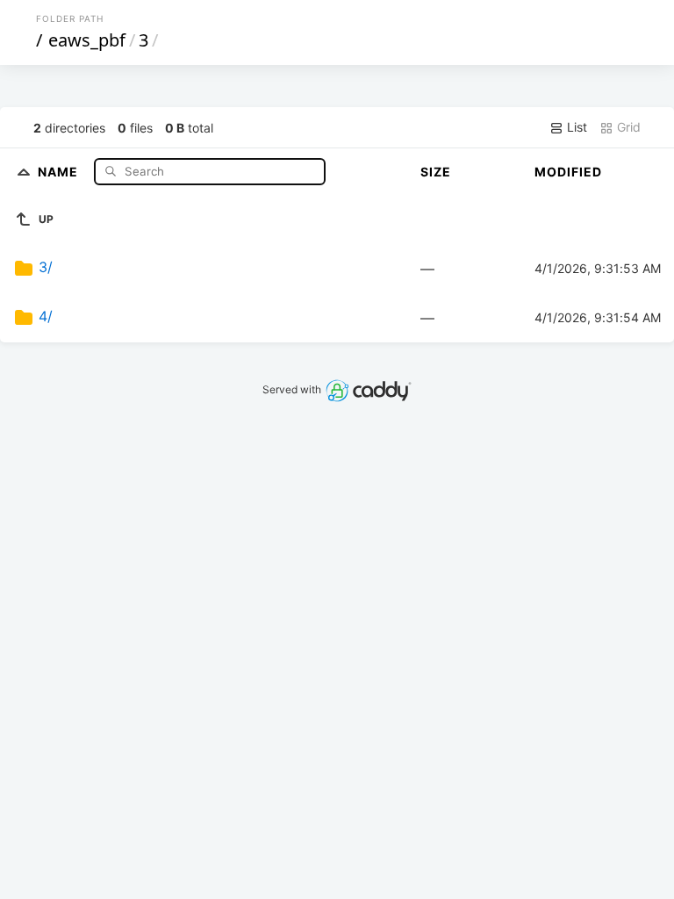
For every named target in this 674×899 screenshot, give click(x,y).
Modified (568, 171)
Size (435, 171)
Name (60, 170)
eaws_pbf (86, 40)
